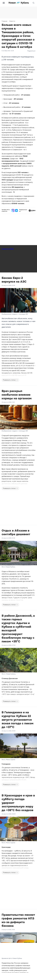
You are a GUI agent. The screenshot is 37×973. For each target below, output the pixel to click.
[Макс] (13, 210)
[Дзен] (32, 210)
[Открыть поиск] (33, 3)
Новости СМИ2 (8, 249)
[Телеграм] (16, 210)
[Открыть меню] (4, 3)
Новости (12, 21)
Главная (4, 21)
